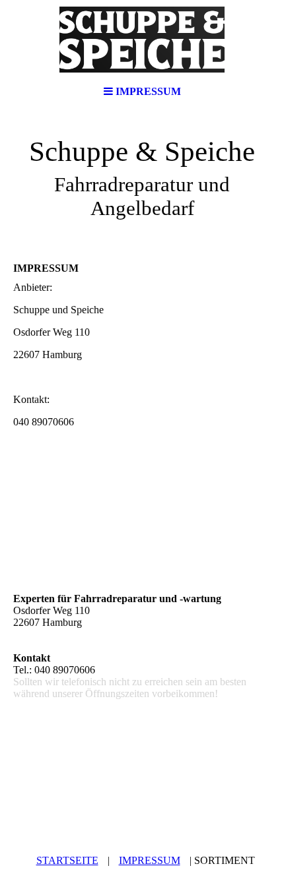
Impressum (149, 860)
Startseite (67, 860)
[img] (142, 40)
